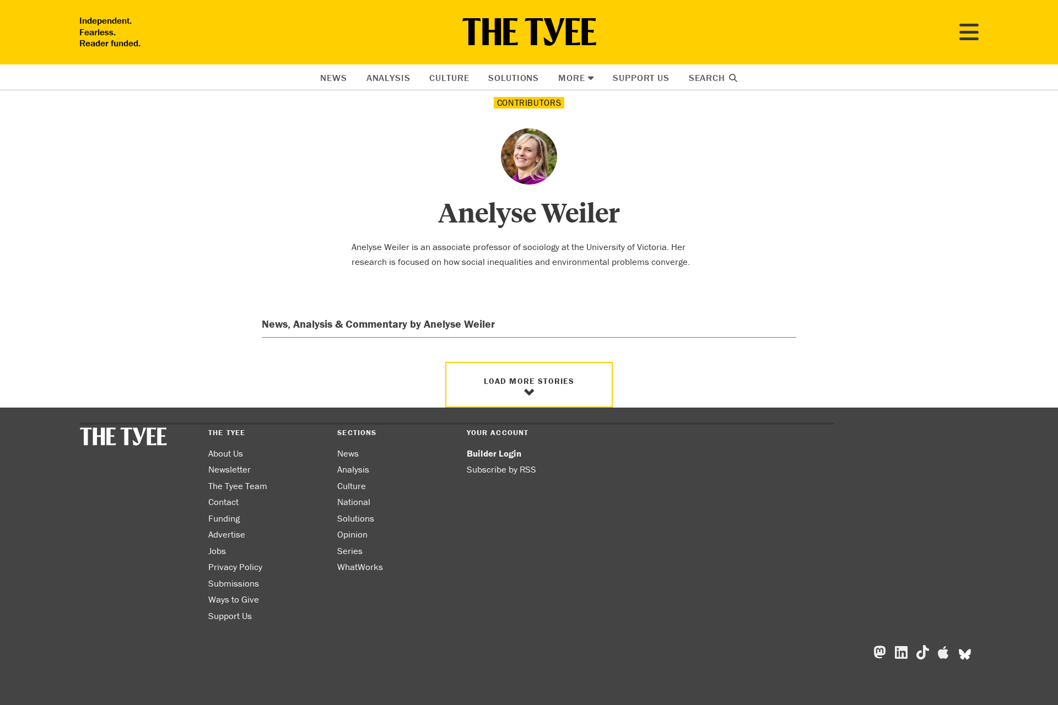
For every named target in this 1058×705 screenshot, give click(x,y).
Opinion (352, 534)
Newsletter (229, 469)
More (571, 78)
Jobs (217, 551)
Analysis (388, 78)
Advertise (226, 534)
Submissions (233, 583)
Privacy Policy (235, 567)
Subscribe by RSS (501, 469)
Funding (224, 518)
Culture (449, 78)
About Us (225, 453)
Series (350, 551)
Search (708, 78)
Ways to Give (233, 599)
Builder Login (494, 453)
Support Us (641, 78)
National (353, 502)
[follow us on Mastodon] (879, 652)
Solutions (513, 78)
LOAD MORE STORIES (529, 381)
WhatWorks (360, 567)
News (333, 78)
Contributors (529, 102)
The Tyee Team (237, 486)
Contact (223, 502)
